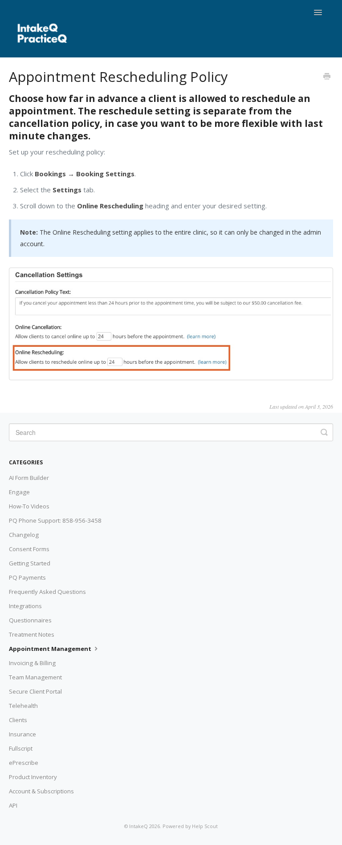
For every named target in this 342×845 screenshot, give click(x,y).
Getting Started (29, 563)
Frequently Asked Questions (47, 592)
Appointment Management (51, 649)
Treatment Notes (31, 634)
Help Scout (205, 826)
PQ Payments (27, 577)
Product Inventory (33, 777)
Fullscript (21, 748)
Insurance (22, 734)
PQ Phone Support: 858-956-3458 (55, 520)
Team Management (35, 677)
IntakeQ (138, 826)
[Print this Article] (326, 77)
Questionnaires (30, 620)
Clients (18, 720)
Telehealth (23, 706)
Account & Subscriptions (41, 791)
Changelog (24, 535)
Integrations (25, 606)
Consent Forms (29, 549)
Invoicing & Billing (32, 663)
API (13, 805)
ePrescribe (23, 763)
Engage (19, 492)
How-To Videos (29, 506)
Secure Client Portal (35, 691)
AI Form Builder (29, 478)
